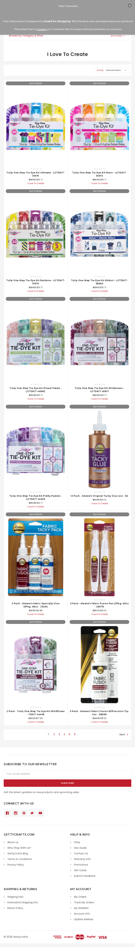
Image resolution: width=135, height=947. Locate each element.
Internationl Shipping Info (22, 902)
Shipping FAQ (15, 897)
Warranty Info (82, 859)
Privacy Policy (15, 864)
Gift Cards (80, 870)
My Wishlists (81, 908)
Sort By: (100, 70)
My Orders (80, 897)
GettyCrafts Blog (17, 853)
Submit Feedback (84, 876)
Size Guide (80, 848)
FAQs (77, 842)
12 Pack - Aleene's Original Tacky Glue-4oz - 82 (99, 496)
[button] (67, 35)
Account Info (82, 913)
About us (12, 842)
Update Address (83, 919)
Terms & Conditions (19, 859)
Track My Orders (84, 902)
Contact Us (81, 853)
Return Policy (15, 908)
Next (123, 734)
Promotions (81, 864)
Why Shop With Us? (19, 848)
